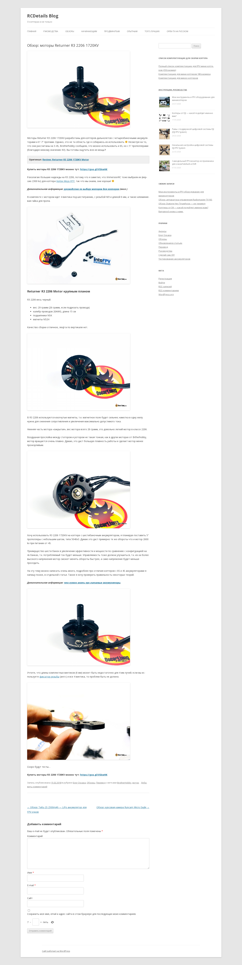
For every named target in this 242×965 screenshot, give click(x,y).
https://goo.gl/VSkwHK (93, 169)
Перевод (101, 782)
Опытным (132, 31)
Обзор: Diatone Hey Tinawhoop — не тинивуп (182, 203)
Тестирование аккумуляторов (174, 258)
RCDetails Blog (42, 16)
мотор (135, 782)
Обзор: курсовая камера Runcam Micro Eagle (122, 807)
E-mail (31, 885)
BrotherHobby (124, 782)
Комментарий (35, 836)
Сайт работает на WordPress (56, 951)
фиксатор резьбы (49, 676)
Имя (30, 872)
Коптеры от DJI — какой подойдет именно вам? (183, 207)
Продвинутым (112, 31)
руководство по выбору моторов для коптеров (91, 189)
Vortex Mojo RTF (65, 181)
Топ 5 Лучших (152, 31)
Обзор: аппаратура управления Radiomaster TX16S (185, 199)
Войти (162, 282)
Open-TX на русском (177, 31)
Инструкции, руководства (173, 90)
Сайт (30, 898)
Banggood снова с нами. (171, 211)
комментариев (169, 290)
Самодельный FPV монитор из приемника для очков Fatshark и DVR (193, 162)
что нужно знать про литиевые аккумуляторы (92, 582)
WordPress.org (166, 294)
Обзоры (69, 31)
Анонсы (162, 231)
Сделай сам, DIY (167, 254)
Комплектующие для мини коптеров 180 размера (185, 74)
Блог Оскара (79, 782)
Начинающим (89, 31)
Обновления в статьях (170, 243)
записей (165, 286)
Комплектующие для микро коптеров (178, 78)
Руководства (50, 31)
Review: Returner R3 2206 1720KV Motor (65, 159)
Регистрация (165, 278)
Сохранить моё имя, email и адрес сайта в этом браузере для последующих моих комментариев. (81, 913)
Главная (31, 31)
